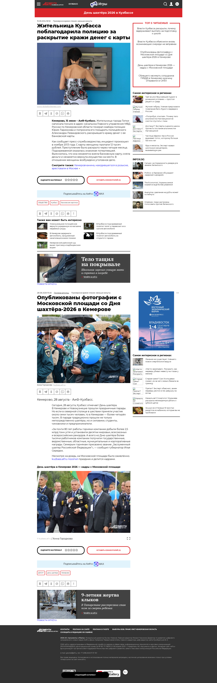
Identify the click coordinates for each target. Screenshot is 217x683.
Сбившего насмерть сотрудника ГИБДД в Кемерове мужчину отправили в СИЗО (156, 78)
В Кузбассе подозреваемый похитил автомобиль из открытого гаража (109, 235)
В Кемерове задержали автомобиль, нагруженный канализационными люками (63, 235)
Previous (43, 498)
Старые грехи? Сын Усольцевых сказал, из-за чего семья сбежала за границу (161, 381)
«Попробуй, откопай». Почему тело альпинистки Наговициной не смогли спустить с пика (161, 118)
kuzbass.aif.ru (59, 385)
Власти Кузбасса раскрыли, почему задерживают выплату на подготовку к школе (156, 31)
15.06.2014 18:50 (44, 21)
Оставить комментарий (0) (108, 180)
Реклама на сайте (81, 629)
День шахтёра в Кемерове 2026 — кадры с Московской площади (156, 66)
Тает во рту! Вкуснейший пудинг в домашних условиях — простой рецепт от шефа (161, 99)
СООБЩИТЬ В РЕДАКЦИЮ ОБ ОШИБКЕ (76, 632)
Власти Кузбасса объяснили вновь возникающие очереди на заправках (156, 42)
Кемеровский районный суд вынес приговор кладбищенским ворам (65, 245)
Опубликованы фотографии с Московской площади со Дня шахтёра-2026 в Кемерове (156, 54)
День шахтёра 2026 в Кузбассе (108, 12)
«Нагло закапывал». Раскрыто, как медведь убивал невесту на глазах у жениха (161, 371)
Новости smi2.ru (47, 284)
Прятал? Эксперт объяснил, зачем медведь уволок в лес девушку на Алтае (161, 390)
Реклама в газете (101, 629)
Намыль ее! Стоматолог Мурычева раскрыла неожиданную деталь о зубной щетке (161, 400)
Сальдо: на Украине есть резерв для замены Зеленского (161, 164)
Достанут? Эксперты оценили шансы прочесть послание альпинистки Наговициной (162, 128)
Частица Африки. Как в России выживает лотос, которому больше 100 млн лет (161, 138)
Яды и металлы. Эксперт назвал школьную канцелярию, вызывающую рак (159, 147)
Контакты (64, 629)
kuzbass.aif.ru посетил (65, 459)
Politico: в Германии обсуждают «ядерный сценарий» (159, 174)
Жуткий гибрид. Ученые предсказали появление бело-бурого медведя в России (162, 108)
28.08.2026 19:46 (44, 293)
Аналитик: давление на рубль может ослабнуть (161, 193)
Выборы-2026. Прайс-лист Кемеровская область (134, 629)
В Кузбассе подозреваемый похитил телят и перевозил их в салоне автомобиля (110, 226)
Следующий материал (85, 675)
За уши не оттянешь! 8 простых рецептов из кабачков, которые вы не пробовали (162, 410)
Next (125, 498)
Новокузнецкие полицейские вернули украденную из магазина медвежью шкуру (65, 226)
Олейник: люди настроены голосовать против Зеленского (159, 203)
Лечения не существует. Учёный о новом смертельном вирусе (160, 360)
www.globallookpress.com (49, 106)
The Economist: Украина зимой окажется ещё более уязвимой (159, 184)
